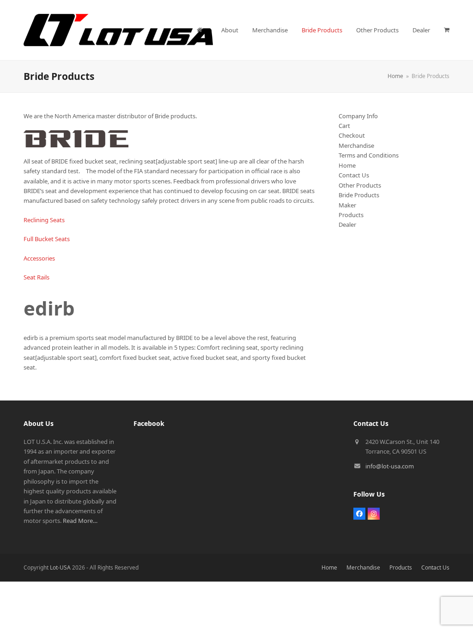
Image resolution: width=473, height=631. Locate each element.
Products (351, 215)
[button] (446, 30)
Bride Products (359, 195)
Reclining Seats (44, 220)
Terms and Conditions (369, 155)
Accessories (39, 258)
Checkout (352, 135)
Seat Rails (36, 277)
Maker (347, 205)
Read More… (80, 520)
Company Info (358, 116)
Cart (344, 125)
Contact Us (354, 175)
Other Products (360, 185)
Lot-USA (60, 567)
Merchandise (356, 145)
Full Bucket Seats (47, 239)
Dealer (347, 224)
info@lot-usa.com (389, 466)
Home (347, 165)
